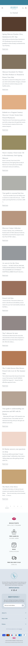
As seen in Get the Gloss (10, 263)
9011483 (20, 629)
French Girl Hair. (8, 298)
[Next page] (21, 506)
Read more (5, 49)
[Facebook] (11, 590)
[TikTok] (16, 590)
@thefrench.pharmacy (14, 588)
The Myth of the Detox (10, 487)
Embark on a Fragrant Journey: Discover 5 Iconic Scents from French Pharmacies (12, 115)
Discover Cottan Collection (11, 228)
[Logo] (14, 8)
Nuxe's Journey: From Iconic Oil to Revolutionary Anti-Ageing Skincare (13, 155)
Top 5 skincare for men (10, 333)
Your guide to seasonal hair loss (13, 193)
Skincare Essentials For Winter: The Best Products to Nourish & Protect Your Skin (13, 74)
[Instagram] (14, 590)
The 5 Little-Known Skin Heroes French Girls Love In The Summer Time (13, 371)
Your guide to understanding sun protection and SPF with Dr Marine (13, 411)
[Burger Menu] (2, 8)
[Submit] (22, 605)
